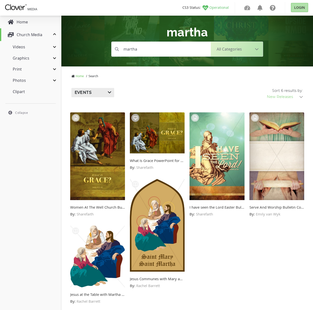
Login (299, 7)
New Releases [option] (280, 97)
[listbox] (285, 96)
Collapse (21, 113)
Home (80, 76)
